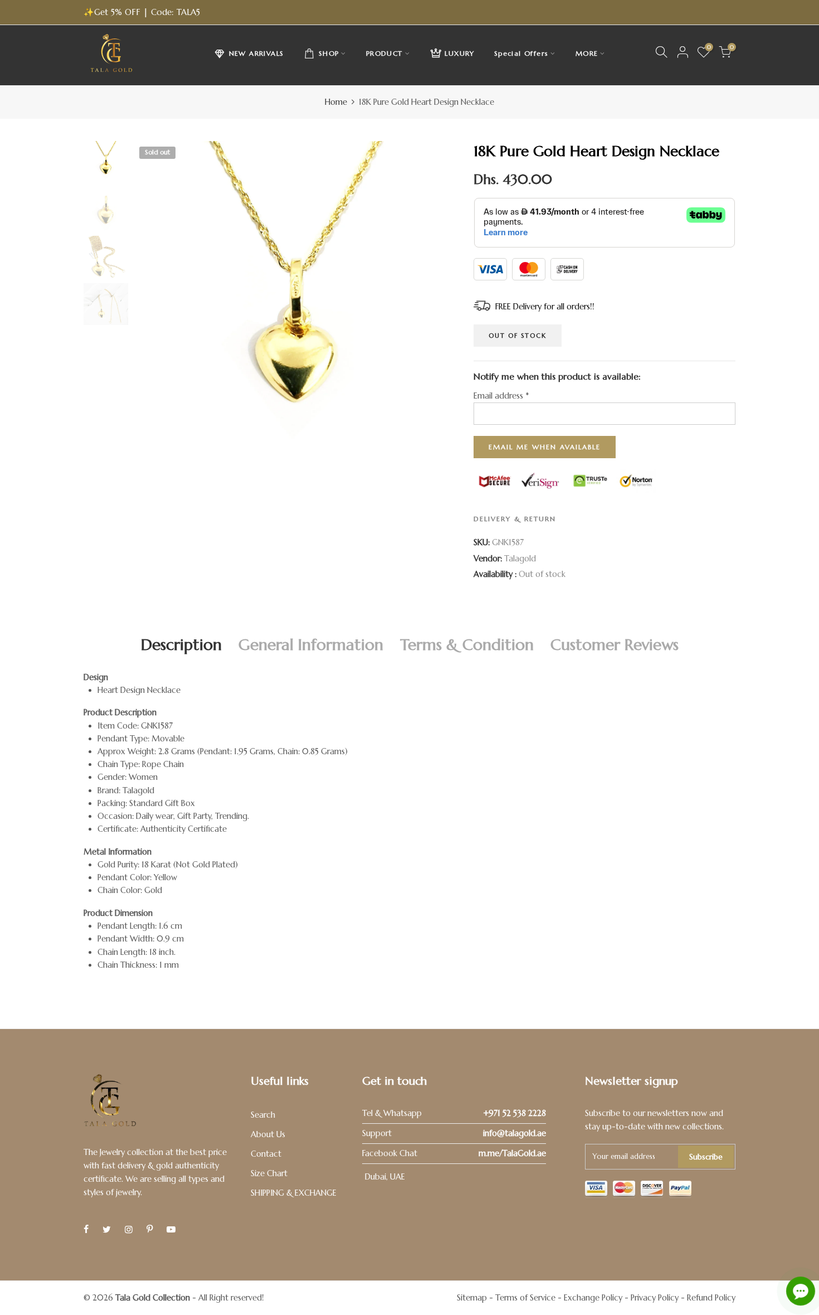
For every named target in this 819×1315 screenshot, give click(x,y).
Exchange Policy (593, 1298)
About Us (268, 1134)
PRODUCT (384, 53)
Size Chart (269, 1173)
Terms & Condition (467, 644)
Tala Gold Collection (152, 1298)
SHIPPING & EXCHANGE (294, 1193)
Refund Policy (711, 1298)
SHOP (329, 53)
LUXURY (459, 53)
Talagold (520, 559)
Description (181, 644)
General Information (310, 644)
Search (263, 1115)
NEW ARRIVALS (256, 53)
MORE (587, 53)
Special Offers (521, 53)
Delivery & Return (515, 519)
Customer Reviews (614, 644)
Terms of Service (525, 1298)
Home (336, 102)
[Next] (439, 302)
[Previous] (152, 302)
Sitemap (472, 1298)
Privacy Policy (655, 1298)
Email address (501, 396)
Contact (266, 1154)
